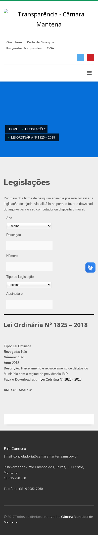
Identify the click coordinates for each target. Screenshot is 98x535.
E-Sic (51, 48)
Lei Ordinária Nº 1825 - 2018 (60, 379)
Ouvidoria (14, 42)
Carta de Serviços (40, 42)
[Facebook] (80, 57)
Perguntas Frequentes (24, 48)
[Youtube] (90, 57)
